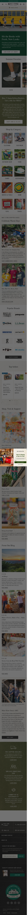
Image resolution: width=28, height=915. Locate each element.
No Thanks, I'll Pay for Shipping (20, 464)
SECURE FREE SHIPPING (20, 462)
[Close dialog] (26, 449)
